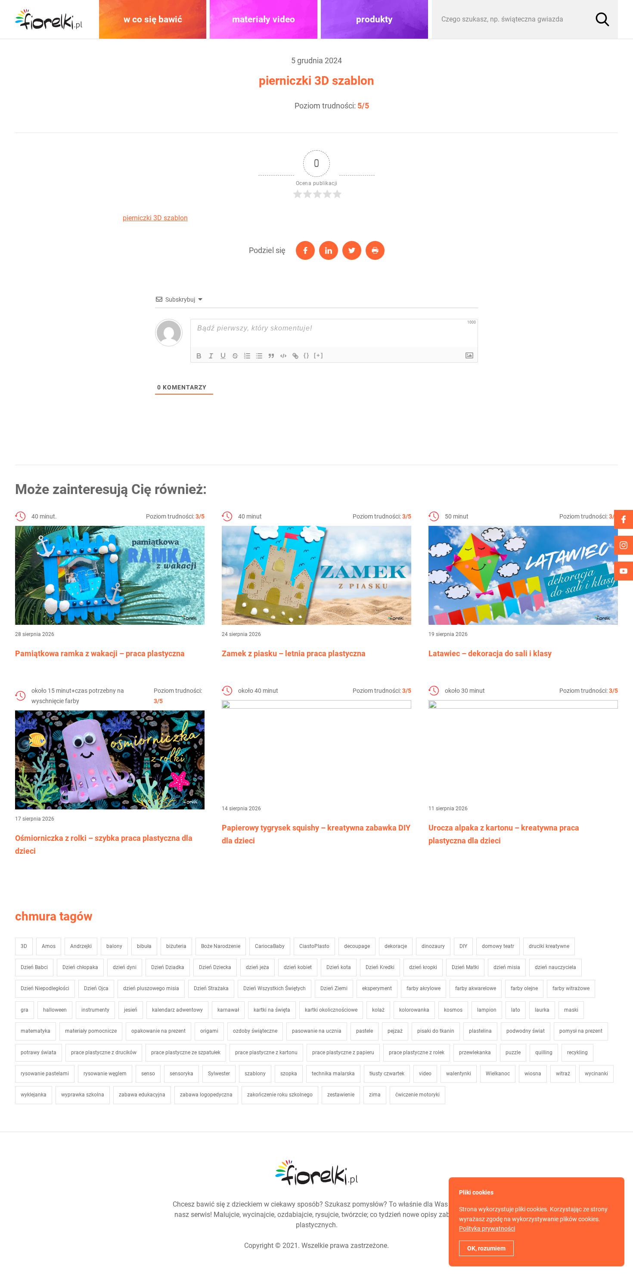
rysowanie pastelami (45, 1074)
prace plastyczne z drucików (104, 1053)
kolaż (378, 1010)
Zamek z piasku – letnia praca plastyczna (294, 653)
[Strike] (235, 356)
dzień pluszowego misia (151, 988)
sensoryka (181, 1074)
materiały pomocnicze (91, 1031)
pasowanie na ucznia (316, 1031)
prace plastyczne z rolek (416, 1053)
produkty (374, 19)
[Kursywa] (211, 356)
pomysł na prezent (580, 1031)
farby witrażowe (571, 988)
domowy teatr (498, 946)
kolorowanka (414, 1010)
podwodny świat (525, 1031)
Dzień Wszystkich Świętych (274, 988)
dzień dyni (125, 967)
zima (375, 1095)
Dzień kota (338, 967)
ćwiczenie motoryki (417, 1095)
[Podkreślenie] (223, 356)
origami (209, 1031)
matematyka (35, 1031)
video (425, 1074)
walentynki (458, 1074)
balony (114, 946)
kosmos (453, 1010)
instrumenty (95, 1010)
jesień (130, 1010)
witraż (563, 1074)
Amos (49, 946)
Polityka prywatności (487, 1228)
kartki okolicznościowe (331, 1010)
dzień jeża (257, 967)
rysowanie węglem (105, 1074)
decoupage (357, 946)
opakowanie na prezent (158, 1031)
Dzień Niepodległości (45, 988)
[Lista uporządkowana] (247, 356)
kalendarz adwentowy (177, 1010)
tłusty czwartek (386, 1074)
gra (24, 1010)
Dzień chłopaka (80, 967)
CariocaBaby (270, 946)
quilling (543, 1053)
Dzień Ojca (96, 988)
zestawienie (340, 1095)
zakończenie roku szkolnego (280, 1095)
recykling (577, 1053)
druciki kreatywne (549, 946)
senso (148, 1074)
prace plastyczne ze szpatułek (185, 1053)
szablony (255, 1074)
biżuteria (176, 946)
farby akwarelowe (475, 988)
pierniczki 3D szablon (155, 218)
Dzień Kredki (380, 967)
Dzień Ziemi (334, 988)
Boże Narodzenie (220, 946)
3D (24, 946)
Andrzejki (81, 946)
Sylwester (219, 1074)
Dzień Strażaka (211, 988)
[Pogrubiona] (199, 356)
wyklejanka (34, 1095)
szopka (288, 1074)
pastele (364, 1031)
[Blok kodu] (283, 356)
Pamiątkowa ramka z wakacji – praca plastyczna (100, 653)
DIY (463, 946)
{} (307, 355)
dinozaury (433, 946)
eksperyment (377, 988)
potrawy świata (38, 1053)
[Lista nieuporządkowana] (259, 356)
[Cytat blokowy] (271, 356)
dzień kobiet (298, 967)
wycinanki (596, 1074)
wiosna (532, 1074)
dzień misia (506, 967)
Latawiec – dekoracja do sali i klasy (490, 653)
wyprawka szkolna (82, 1095)
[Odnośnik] (295, 356)
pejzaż (395, 1031)
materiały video (263, 19)
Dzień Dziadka (167, 967)
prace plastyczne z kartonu (266, 1053)
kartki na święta (272, 1010)
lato (515, 1010)
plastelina (480, 1031)
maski (571, 1010)
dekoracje (396, 946)
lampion (486, 1010)
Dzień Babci (34, 967)
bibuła (144, 946)
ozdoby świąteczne (255, 1031)
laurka (542, 1010)
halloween (55, 1010)
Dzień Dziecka (215, 967)
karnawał (228, 1010)
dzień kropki (423, 967)
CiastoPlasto (314, 946)
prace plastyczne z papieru (343, 1053)
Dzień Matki (465, 967)
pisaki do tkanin (435, 1031)
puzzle (513, 1053)
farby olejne (524, 988)
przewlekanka (475, 1053)
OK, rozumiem (486, 1248)
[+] (318, 355)
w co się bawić (153, 19)
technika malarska (333, 1074)
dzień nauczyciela (555, 967)
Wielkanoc (498, 1074)
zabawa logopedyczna (206, 1095)
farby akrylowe (423, 988)
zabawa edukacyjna (142, 1095)
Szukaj (602, 19)
